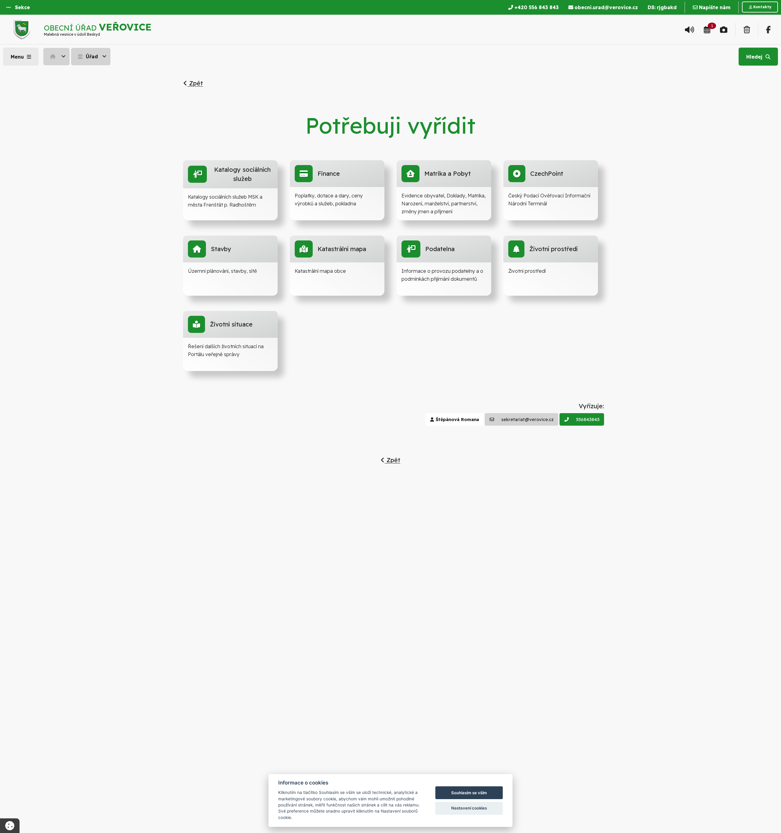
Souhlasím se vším (469, 792)
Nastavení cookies (469, 808)
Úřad (91, 56)
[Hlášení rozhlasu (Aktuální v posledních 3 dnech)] (689, 30)
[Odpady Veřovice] (747, 30)
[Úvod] (56, 56)
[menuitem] (57, 56)
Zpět (195, 83)
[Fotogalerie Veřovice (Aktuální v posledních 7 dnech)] (723, 30)
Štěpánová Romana (456, 419)
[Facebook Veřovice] (768, 30)
